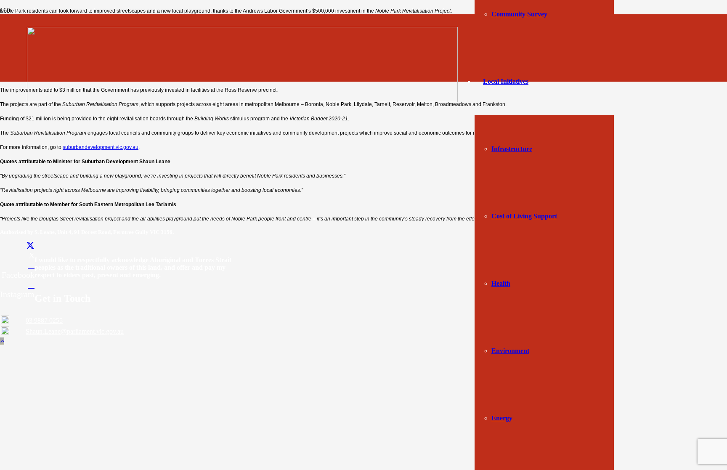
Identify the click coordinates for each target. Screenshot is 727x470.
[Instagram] (31, 284)
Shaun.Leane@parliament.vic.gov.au (75, 331)
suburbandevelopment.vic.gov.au (100, 147)
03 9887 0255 (44, 320)
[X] (30, 245)
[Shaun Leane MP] (242, 100)
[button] (2, 341)
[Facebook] (31, 265)
